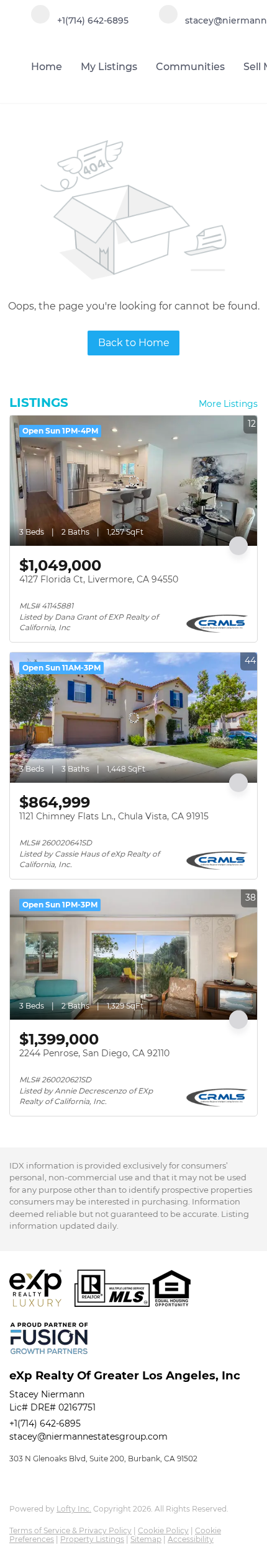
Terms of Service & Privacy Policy (70, 1530)
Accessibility (191, 1539)
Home (46, 67)
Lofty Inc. (74, 1508)
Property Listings (92, 1539)
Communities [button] (190, 67)
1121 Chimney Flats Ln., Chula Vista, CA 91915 (114, 816)
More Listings (228, 403)
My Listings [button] (109, 67)
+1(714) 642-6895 (45, 1423)
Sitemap (145, 1539)
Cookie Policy (163, 1530)
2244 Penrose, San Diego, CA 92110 (94, 1053)
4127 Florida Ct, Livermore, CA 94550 (98, 579)
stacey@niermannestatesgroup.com (88, 1436)
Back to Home (134, 343)
